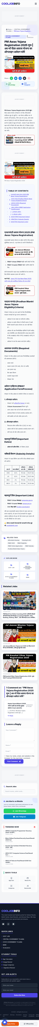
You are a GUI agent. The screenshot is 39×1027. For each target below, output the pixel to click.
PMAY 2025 (11, 543)
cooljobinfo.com (12, 525)
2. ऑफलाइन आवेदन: (17, 214)
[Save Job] (28, 78)
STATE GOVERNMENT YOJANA (12, 942)
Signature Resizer (9, 968)
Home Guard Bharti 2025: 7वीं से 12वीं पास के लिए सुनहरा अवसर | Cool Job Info (17, 706)
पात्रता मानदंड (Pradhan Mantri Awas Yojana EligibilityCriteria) (20, 199)
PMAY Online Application (15, 546)
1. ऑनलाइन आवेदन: (16, 211)
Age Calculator (8, 959)
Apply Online (11, 1024)
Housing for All (26, 540)
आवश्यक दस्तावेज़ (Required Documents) (17, 204)
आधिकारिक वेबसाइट (19, 403)
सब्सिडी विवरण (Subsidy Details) (19, 219)
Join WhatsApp (11, 84)
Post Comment (12, 761)
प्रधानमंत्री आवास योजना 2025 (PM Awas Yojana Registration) (19, 195)
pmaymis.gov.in (27, 500)
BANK (4, 945)
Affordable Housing (13, 540)
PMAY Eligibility (22, 543)
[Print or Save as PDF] (24, 78)
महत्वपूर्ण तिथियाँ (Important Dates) (19, 216)
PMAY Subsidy (29, 546)
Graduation (6, 948)
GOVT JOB (6, 936)
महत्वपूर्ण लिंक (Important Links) (18, 222)
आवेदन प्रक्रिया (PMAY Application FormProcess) (20, 208)
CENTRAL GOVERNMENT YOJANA (13, 36)
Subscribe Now (19, 995)
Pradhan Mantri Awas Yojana (16, 549)
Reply (11, 715)
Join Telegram (27, 84)
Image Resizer (7, 962)
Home (9, 29)
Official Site (30, 1024)
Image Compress (8, 965)
